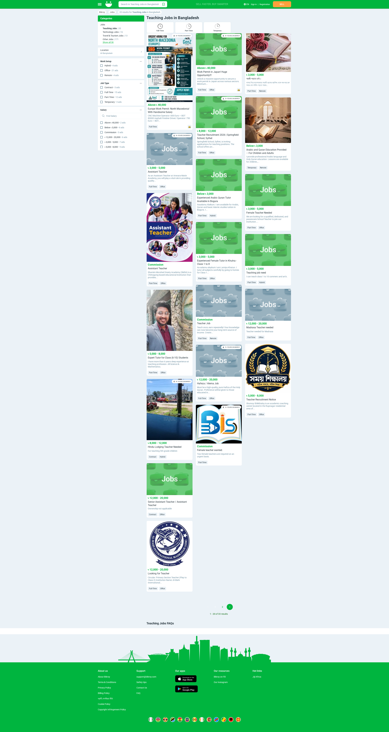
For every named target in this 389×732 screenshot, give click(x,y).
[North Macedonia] (238, 719)
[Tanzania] (172, 719)
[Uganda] (165, 719)
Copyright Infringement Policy (112, 709)
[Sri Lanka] (209, 719)
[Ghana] (179, 719)
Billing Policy (104, 693)
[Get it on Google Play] (186, 689)
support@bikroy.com (146, 677)
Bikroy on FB (220, 677)
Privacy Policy (104, 687)
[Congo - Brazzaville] (223, 719)
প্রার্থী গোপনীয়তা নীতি (105, 698)
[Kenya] (158, 719)
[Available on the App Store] (185, 679)
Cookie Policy (104, 704)
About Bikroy (104, 677)
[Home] (108, 4)
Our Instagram (221, 682)
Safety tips (141, 682)
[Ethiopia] (187, 719)
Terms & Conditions (107, 682)
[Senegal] (194, 719)
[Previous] (208, 607)
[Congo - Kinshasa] (216, 719)
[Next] (230, 607)
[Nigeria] (150, 719)
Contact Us (141, 687)
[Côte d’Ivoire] (201, 719)
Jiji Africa (257, 677)
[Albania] (231, 719)
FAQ (138, 693)
